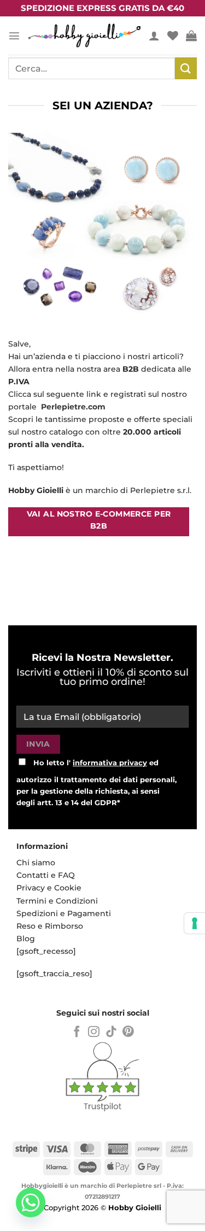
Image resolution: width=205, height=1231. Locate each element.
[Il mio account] (154, 36)
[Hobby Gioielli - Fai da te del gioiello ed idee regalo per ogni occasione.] (84, 35)
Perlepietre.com (73, 407)
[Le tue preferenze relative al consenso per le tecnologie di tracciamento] (194, 923)
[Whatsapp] (30, 1202)
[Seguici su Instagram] (93, 1032)
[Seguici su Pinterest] (128, 1032)
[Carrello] (191, 36)
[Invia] (186, 68)
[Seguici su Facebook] (77, 1032)
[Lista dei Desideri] (172, 36)
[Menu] (14, 35)
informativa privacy (110, 762)
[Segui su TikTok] (111, 1032)
